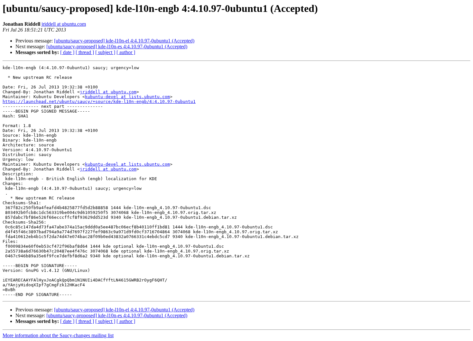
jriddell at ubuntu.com (64, 24)
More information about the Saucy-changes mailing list (58, 335)
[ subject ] (105, 52)
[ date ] (67, 52)
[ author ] (125, 52)
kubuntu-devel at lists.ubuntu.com (127, 96)
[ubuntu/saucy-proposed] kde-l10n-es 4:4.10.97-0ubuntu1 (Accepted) (116, 46)
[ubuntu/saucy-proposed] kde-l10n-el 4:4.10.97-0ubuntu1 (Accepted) (124, 40)
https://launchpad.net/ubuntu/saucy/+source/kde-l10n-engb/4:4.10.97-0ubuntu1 (99, 101)
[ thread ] (85, 52)
